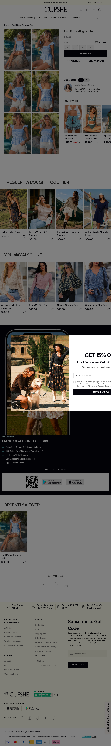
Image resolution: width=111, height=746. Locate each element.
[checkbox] (74, 382)
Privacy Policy (92, 386)
